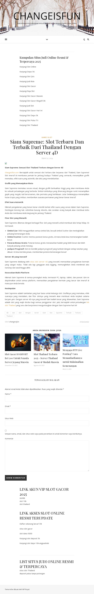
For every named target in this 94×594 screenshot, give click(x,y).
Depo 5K (31, 71)
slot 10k (23, 501)
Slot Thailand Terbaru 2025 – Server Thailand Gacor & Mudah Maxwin (46, 358)
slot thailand (25, 504)
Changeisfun (47, 16)
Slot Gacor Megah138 (36, 101)
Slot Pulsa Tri (32, 120)
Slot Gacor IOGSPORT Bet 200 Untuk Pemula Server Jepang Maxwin (17, 358)
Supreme (59, 313)
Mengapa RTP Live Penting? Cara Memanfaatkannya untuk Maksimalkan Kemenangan (73, 358)
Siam (44, 313)
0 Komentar (84, 322)
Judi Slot (30, 105)
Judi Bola (30, 81)
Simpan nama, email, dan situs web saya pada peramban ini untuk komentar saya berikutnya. (43, 433)
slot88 (22, 498)
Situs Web (9, 418)
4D (7, 313)
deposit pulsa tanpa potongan (32, 573)
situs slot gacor (26, 528)
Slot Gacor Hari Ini (34, 110)
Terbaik (68, 313)
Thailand (9, 316)
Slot (51, 313)
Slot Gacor (31, 86)
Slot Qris (30, 76)
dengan (28, 313)
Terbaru (78, 313)
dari (20, 313)
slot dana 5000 (26, 533)
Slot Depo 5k (32, 115)
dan (13, 313)
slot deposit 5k (33, 538)
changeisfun (14, 322)
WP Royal (25, 589)
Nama (8, 394)
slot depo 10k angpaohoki (38, 543)
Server (36, 313)
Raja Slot (31, 91)
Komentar (9, 438)
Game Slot (47, 137)
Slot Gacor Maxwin (35, 96)
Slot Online (31, 66)
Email (8, 406)
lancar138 (38, 524)
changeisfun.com (12, 172)
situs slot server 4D (39, 261)
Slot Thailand (32, 125)
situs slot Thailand (27, 570)
